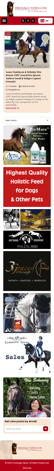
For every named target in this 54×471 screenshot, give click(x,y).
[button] (4, 21)
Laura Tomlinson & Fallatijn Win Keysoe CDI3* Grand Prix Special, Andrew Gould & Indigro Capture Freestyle (23, 77)
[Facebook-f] (28, 21)
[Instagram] (33, 21)
